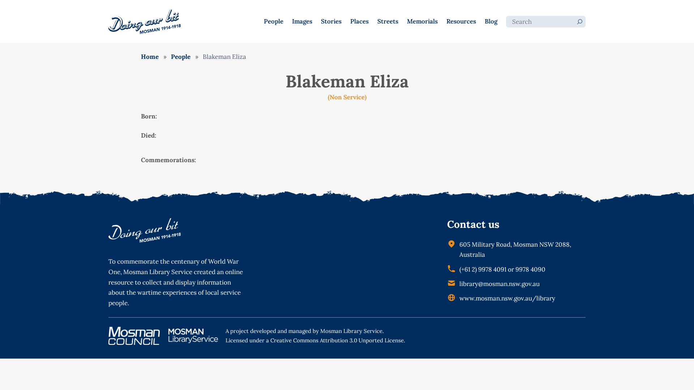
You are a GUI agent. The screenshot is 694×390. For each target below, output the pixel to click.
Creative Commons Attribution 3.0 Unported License (337, 340)
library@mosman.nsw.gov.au (499, 284)
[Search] (579, 21)
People (180, 57)
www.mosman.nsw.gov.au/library (507, 298)
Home (150, 57)
